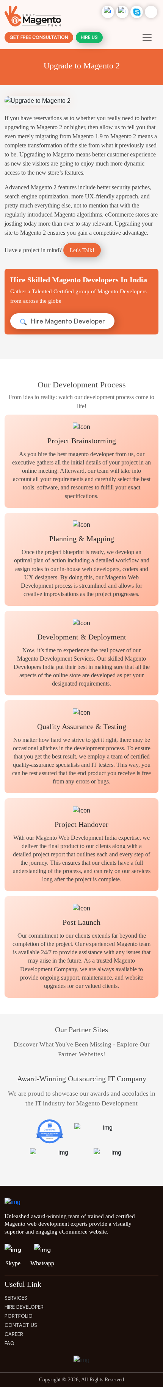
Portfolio (19, 1316)
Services (16, 1298)
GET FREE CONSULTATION (38, 37)
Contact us (21, 1325)
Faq (9, 1343)
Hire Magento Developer (67, 321)
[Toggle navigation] (147, 37)
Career (14, 1334)
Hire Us (89, 37)
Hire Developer (24, 1307)
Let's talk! (82, 250)
